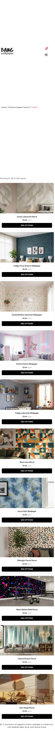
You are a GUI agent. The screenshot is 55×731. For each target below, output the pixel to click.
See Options (27, 225)
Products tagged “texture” (19, 107)
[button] (46, 55)
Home (4, 107)
